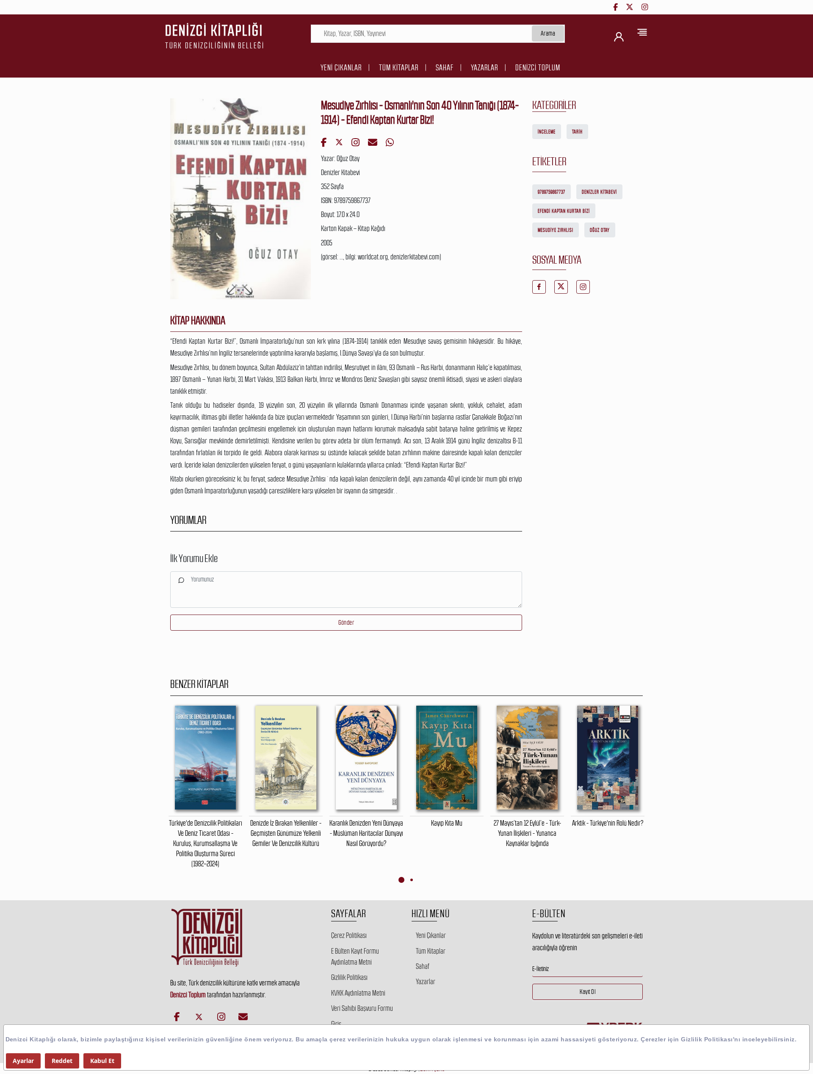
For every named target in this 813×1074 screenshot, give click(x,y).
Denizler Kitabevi (599, 192)
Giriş (336, 1024)
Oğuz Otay (600, 230)
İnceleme (547, 132)
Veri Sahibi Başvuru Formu (362, 1008)
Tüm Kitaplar (398, 67)
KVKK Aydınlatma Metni (358, 993)
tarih (577, 132)
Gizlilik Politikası (349, 977)
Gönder (346, 622)
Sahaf (445, 67)
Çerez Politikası (349, 935)
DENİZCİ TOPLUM (537, 67)
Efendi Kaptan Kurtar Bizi (564, 211)
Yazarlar (484, 67)
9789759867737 (551, 192)
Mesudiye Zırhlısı (555, 230)
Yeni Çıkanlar (341, 67)
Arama (548, 33)
